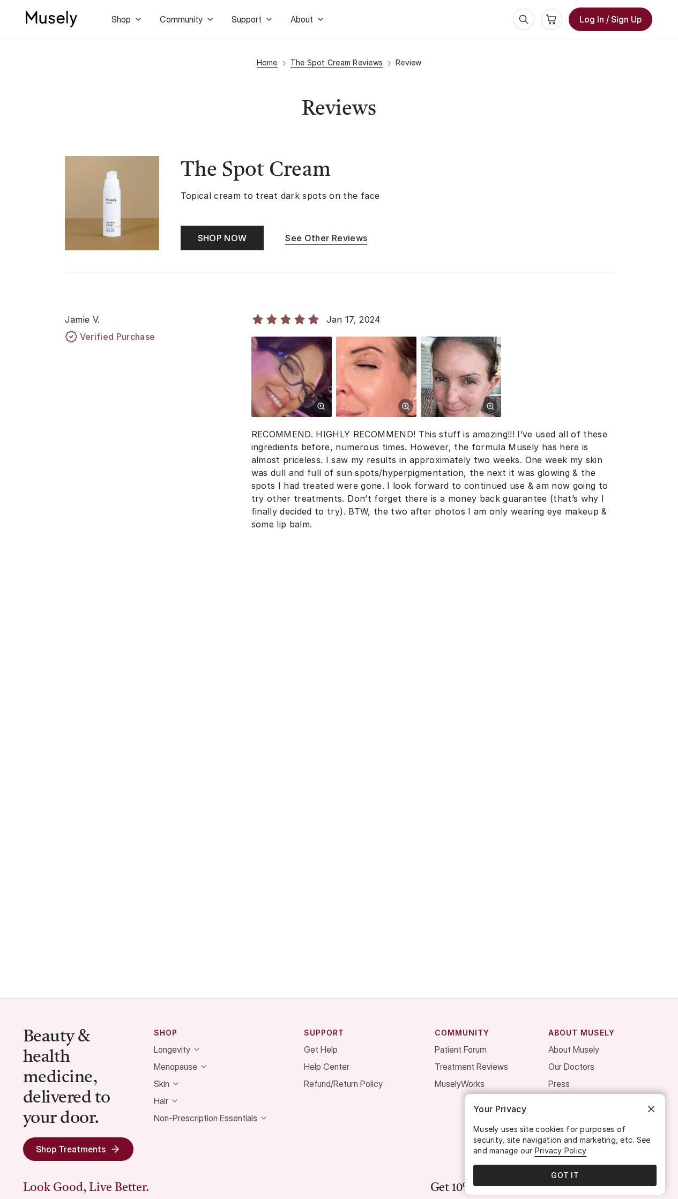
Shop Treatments (71, 1149)
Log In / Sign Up (610, 19)
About (301, 19)
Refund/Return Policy (343, 1083)
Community (181, 19)
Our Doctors (571, 1066)
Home (267, 62)
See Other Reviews (326, 238)
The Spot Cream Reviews (336, 62)
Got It (565, 1175)
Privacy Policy (561, 1150)
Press (559, 1083)
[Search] (523, 19)
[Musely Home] (51, 19)
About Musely (573, 1049)
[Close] (651, 1109)
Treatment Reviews (471, 1066)
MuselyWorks (460, 1083)
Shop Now (222, 238)
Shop (121, 19)
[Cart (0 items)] (551, 19)
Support (247, 19)
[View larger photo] (321, 406)
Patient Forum (461, 1049)
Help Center (326, 1066)
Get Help (321, 1049)
